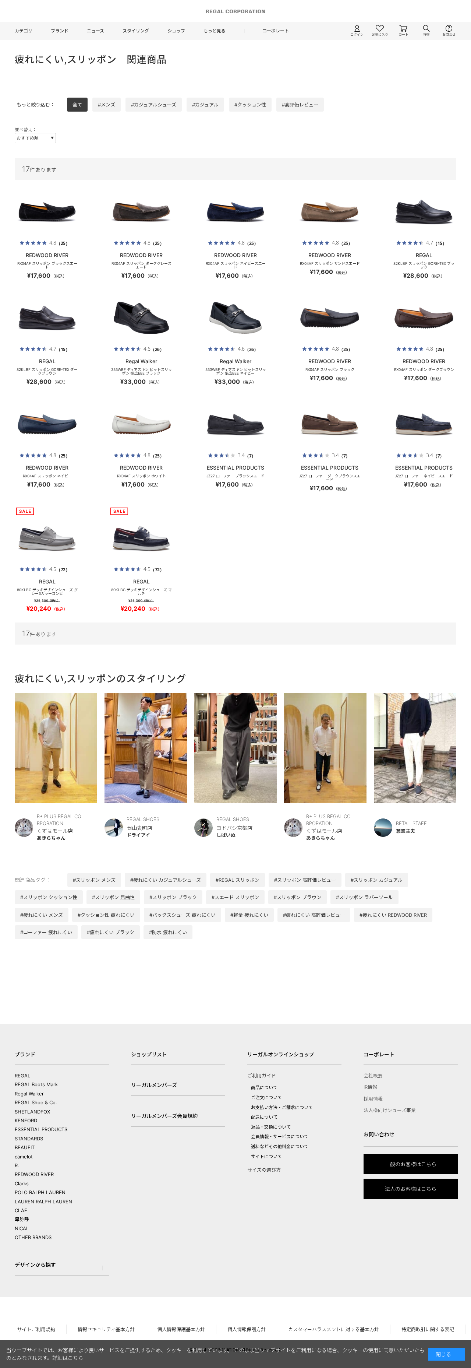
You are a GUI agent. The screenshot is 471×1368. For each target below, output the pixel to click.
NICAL (22, 1228)
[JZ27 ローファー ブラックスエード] (235, 424)
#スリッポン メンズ (94, 880)
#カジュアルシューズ (153, 105)
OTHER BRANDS (33, 1237)
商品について (264, 1087)
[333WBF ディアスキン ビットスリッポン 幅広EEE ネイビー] (235, 318)
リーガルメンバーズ (154, 1085)
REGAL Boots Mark (36, 1084)
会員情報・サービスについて (279, 1136)
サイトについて (266, 1156)
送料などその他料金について (279, 1146)
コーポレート (275, 31)
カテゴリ (23, 31)
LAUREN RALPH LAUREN (43, 1201)
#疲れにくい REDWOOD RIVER (393, 915)
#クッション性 (250, 105)
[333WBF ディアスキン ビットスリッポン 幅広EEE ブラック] (141, 318)
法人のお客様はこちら (410, 1189)
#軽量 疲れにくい (249, 915)
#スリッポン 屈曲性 (113, 897)
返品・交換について (271, 1127)
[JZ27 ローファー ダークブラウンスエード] (330, 424)
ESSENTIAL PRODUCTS (41, 1129)
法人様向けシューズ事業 (390, 1110)
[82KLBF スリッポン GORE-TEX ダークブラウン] (47, 318)
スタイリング (136, 31)
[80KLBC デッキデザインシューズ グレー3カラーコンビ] (47, 538)
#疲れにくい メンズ (41, 915)
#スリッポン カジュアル (377, 880)
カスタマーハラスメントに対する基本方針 (333, 1329)
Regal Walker (29, 1094)
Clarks (22, 1183)
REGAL (22, 1075)
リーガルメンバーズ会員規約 (164, 1116)
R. (17, 1165)
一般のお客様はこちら (410, 1164)
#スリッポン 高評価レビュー (305, 880)
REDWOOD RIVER (34, 1174)
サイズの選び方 (264, 1170)
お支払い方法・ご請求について (282, 1107)
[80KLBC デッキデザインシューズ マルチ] (141, 538)
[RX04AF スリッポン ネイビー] (47, 424)
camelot (24, 1157)
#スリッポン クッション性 (48, 897)
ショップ (176, 31)
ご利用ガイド (261, 1075)
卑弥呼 (22, 1219)
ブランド (59, 31)
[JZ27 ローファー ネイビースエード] (424, 424)
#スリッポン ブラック (173, 897)
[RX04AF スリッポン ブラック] (330, 318)
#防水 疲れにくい (168, 932)
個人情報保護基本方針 (181, 1329)
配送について (264, 1117)
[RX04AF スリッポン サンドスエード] (330, 212)
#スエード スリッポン (235, 897)
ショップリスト (149, 1054)
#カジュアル (205, 105)
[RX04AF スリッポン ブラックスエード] (47, 212)
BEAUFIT (25, 1147)
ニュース (95, 31)
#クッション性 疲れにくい (106, 915)
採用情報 (373, 1099)
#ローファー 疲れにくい (46, 932)
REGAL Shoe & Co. (36, 1102)
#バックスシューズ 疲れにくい (182, 915)
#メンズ (106, 105)
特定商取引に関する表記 (427, 1329)
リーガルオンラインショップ (280, 1054)
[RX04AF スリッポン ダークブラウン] (424, 318)
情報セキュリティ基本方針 (106, 1329)
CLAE (21, 1210)
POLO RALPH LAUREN (40, 1192)
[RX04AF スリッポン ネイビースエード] (235, 212)
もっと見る (214, 31)
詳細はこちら (67, 1358)
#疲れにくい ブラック (110, 932)
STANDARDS (29, 1138)
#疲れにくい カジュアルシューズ (165, 880)
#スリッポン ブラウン (297, 897)
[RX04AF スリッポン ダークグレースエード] (141, 212)
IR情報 (370, 1087)
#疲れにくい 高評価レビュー (314, 915)
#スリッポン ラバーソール (364, 897)
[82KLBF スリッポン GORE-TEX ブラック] (424, 212)
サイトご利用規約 (36, 1329)
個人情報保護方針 (246, 1329)
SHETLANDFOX (32, 1112)
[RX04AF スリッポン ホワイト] (141, 424)
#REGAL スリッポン (237, 880)
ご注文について (266, 1097)
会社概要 (373, 1075)
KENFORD (26, 1120)
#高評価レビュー (300, 105)
